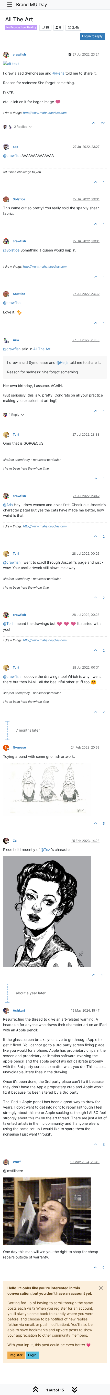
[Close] (101, 1288)
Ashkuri (19, 1010)
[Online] (8, 54)
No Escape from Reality (21, 27)
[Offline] (8, 146)
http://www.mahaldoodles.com (45, 113)
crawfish (19, 54)
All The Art (41, 349)
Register (16, 1355)
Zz (15, 841)
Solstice (19, 199)
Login (32, 1355)
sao (15, 147)
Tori (16, 434)
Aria (16, 340)
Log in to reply (92, 36)
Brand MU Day (31, 4)
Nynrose (19, 747)
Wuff (17, 1162)
